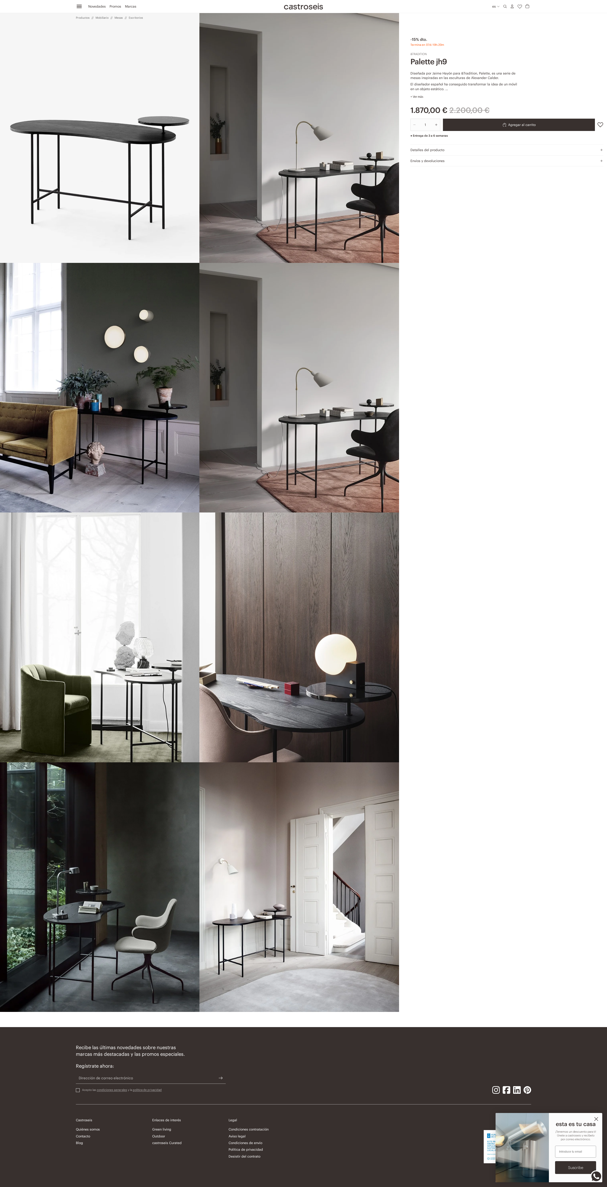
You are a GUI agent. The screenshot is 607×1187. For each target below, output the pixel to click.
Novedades (97, 6)
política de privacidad (147, 1090)
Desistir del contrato (244, 1156)
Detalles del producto (427, 150)
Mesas (119, 17)
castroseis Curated (167, 1143)
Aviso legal (237, 1136)
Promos (115, 6)
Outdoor (158, 1136)
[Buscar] (505, 6)
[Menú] (79, 6)
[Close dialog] (596, 1119)
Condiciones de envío (245, 1143)
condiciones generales (112, 1090)
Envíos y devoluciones (427, 161)
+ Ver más (416, 96)
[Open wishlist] (520, 6)
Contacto (83, 1136)
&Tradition (418, 54)
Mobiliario (102, 17)
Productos (83, 17)
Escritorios (136, 17)
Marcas (130, 6)
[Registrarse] (221, 1078)
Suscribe (575, 1167)
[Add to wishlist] (600, 125)
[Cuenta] (512, 6)
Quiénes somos (88, 1129)
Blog (79, 1143)
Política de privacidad (246, 1149)
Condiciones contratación (249, 1129)
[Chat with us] (596, 1176)
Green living (161, 1129)
